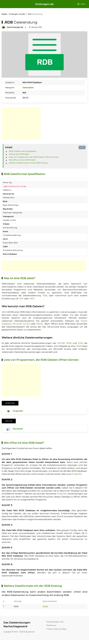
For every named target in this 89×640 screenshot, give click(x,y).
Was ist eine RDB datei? (19, 154)
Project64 (18, 411)
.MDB (68, 343)
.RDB (44, 295)
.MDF (31, 298)
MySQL (39, 324)
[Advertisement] (21, 123)
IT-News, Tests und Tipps (56, 629)
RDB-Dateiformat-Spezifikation (23, 151)
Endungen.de (44, 4)
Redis (45, 606)
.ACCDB (61, 343)
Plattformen (51, 625)
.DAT (21, 298)
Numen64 (18, 429)
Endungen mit (17, 14)
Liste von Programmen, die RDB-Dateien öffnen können (34, 157)
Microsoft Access (21, 324)
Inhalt (8, 147)
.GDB (80, 343)
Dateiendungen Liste (55, 622)
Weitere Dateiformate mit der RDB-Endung (28, 163)
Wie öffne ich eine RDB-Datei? (22, 160)
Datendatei (28, 87)
